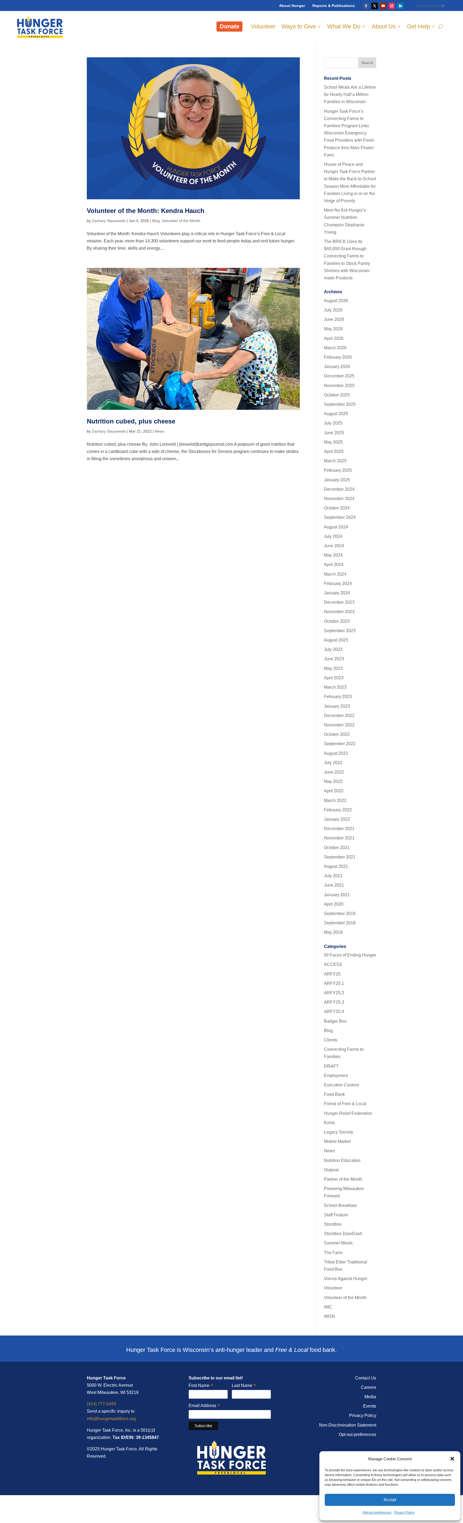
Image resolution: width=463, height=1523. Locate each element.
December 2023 (339, 602)
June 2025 (334, 432)
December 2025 (339, 376)
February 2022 (338, 810)
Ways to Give (298, 26)
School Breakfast (340, 1205)
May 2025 (333, 442)
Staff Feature (336, 1215)
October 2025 (337, 395)
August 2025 (336, 413)
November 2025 (339, 385)
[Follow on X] (374, 6)
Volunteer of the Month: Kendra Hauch (145, 210)
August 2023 (336, 640)
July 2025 (333, 423)
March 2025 (335, 461)
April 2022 (333, 791)
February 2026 (338, 357)
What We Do (343, 26)
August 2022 (336, 753)
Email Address (204, 1405)
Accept (390, 1499)
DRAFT (331, 1066)
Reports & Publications (333, 5)
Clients (330, 1040)
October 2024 (337, 508)
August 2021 (336, 866)
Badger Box (335, 1021)
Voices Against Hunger (345, 1278)
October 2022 (337, 734)
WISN (329, 1316)
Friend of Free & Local (345, 1103)
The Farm (333, 1252)
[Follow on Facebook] (366, 6)
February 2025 (338, 470)
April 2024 (333, 564)
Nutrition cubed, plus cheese (131, 421)
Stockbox (333, 1224)
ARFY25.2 (334, 993)
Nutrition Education (342, 1160)
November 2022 (339, 725)
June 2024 (334, 545)
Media (370, 1396)
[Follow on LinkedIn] (400, 6)
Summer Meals (338, 1243)
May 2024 (333, 555)
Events (369, 1406)
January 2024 (337, 593)
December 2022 (339, 715)
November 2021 (339, 838)
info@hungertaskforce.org (111, 1418)
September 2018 (340, 923)
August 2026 (336, 300)
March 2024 (335, 574)
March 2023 (335, 687)
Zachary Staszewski (109, 221)
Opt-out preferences (377, 1512)
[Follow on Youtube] (383, 6)
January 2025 (337, 480)
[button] (452, 1458)
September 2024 (340, 517)
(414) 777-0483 (101, 1404)
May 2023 (333, 668)
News (159, 431)
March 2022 (335, 800)
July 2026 (333, 310)
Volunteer (263, 26)
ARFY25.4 (334, 1011)
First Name (201, 1385)
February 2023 (338, 696)
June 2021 (334, 885)
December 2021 (339, 828)
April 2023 (333, 678)
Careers (368, 1387)
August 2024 (336, 527)
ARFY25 (332, 974)
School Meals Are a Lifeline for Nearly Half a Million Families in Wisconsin (350, 94)
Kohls (329, 1122)
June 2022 (334, 772)
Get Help (418, 26)
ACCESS (333, 964)
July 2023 (333, 649)
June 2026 (334, 319)
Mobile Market (337, 1141)
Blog (156, 221)
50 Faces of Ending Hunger (350, 955)
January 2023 (337, 706)
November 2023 (339, 611)
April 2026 (333, 338)
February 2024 (338, 583)
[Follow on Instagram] (392, 6)
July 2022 (333, 762)
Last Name (244, 1385)
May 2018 (333, 932)
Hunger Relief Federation (348, 1113)
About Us (384, 26)
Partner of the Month (343, 1179)
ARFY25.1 (334, 983)
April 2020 (333, 904)
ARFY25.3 (334, 1002)
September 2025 (340, 404)
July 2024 (333, 536)
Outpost (331, 1170)
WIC (328, 1307)
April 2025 (333, 451)
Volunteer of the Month (181, 221)
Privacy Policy (404, 1512)
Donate (229, 26)
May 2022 (333, 781)
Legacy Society (338, 1132)
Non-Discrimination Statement (347, 1425)
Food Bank (334, 1094)
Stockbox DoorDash (343, 1233)
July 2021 (333, 875)
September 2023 (340, 630)
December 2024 (339, 489)
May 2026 (333, 329)
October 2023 (337, 621)
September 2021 (340, 857)
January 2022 (337, 819)
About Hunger (292, 5)
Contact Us (365, 1378)
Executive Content (341, 1085)
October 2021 (337, 847)
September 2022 (340, 743)
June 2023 (334, 659)
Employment (336, 1075)
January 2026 (337, 366)
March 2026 (335, 348)
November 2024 (339, 498)
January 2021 (337, 894)
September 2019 (340, 913)
